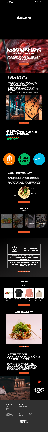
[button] (40, 1)
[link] (37, 1)
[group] (24, 295)
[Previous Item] (7, 107)
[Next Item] (40, 107)
